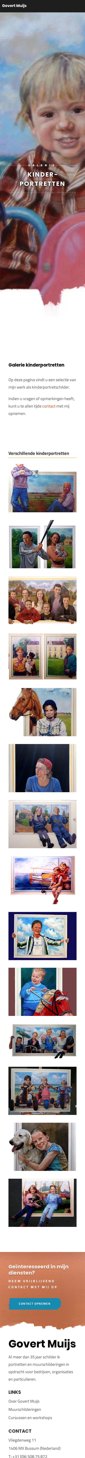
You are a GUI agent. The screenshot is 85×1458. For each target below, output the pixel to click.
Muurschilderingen (24, 1409)
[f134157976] (42, 958)
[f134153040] (42, 1057)
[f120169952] (42, 1113)
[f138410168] (42, 902)
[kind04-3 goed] (42, 678)
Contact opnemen (35, 1303)
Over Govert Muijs (23, 1401)
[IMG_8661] (42, 790)
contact (48, 406)
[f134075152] (42, 1225)
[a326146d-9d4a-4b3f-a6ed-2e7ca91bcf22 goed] (42, 1169)
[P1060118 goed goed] (42, 623)
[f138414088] (42, 511)
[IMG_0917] (42, 846)
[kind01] (42, 734)
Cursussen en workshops (30, 1417)
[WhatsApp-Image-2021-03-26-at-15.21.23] (42, 567)
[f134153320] (42, 1014)
